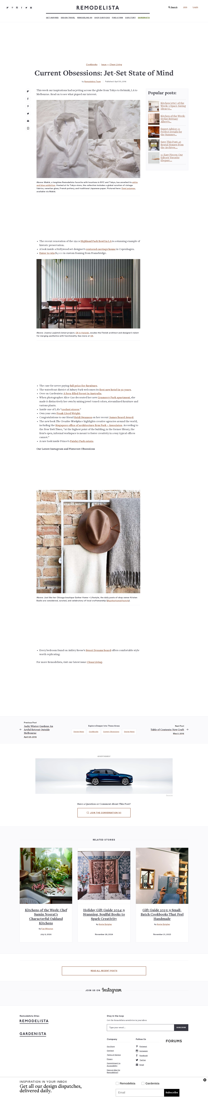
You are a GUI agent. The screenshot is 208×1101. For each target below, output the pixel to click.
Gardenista (144, 17)
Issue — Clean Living (111, 65)
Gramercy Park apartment (114, 397)
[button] (172, 7)
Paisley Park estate (81, 441)
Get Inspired (52, 17)
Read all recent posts (104, 971)
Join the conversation (105, 813)
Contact (110, 1050)
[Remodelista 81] (17, 8)
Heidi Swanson (83, 417)
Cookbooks (91, 65)
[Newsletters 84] (31, 8)
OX (91, 336)
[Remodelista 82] (22, 8)
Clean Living (94, 662)
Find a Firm (117, 17)
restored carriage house (101, 249)
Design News (79, 731)
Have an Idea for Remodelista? (113, 1071)
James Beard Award (121, 417)
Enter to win (47, 253)
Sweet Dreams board (98, 650)
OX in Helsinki (82, 333)
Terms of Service (114, 1055)
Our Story (130, 17)
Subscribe (172, 1092)
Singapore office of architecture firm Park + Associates (88, 425)
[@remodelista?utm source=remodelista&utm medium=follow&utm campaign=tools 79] (8, 8)
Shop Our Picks (102, 17)
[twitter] (28, 113)
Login (195, 7)
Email (142, 1065)
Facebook (144, 1055)
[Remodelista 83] (26, 8)
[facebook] (28, 99)
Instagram (144, 1051)
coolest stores (70, 409)
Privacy (110, 1059)
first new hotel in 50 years (115, 390)
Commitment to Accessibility (113, 1064)
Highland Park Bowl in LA (96, 241)
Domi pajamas (128, 188)
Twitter (143, 1060)
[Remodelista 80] (12, 8)
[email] (28, 121)
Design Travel (68, 17)
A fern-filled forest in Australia (82, 393)
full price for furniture (83, 386)
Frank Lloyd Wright (68, 413)
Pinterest (143, 1046)
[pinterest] (28, 106)
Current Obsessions (111, 731)
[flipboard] (28, 91)
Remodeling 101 (84, 17)
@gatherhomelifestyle (118, 601)
